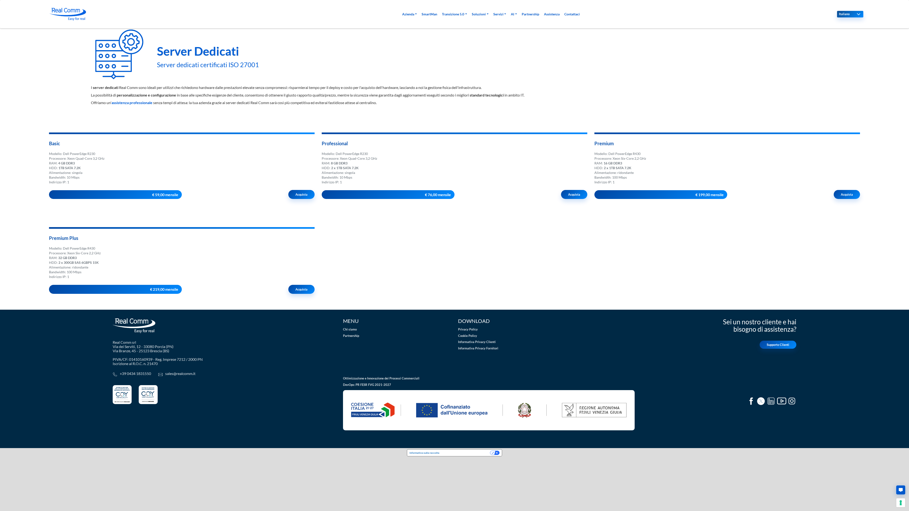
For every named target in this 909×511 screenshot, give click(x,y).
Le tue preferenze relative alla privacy (466, 452)
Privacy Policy (468, 329)
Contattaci (572, 14)
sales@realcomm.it (180, 373)
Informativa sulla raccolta (424, 452)
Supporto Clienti (778, 345)
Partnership (530, 14)
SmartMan (429, 14)
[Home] (68, 14)
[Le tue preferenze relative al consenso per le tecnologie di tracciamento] (900, 502)
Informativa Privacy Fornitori (478, 348)
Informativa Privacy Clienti (477, 342)
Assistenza (552, 14)
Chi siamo (350, 329)
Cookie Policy (467, 336)
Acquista (301, 194)
